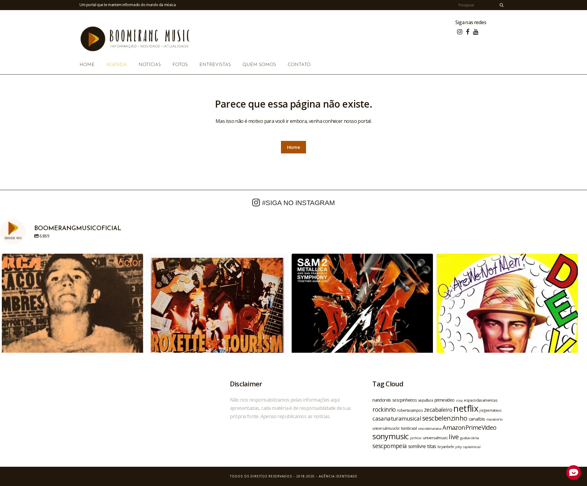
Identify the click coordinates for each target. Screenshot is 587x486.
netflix (465, 408)
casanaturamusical (396, 418)
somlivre (417, 446)
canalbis (477, 419)
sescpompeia (389, 446)
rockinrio (384, 409)
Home (293, 147)
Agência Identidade (338, 476)
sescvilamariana (429, 428)
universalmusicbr (386, 428)
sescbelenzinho (444, 418)
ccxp (459, 400)
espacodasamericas (480, 400)
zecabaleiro (438, 409)
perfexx (416, 438)
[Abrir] (72, 324)
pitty (458, 447)
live (454, 436)
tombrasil (409, 428)
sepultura (425, 400)
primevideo (444, 400)
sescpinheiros (404, 400)
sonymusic (390, 436)
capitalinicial (471, 447)
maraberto (494, 419)
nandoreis (381, 400)
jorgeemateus (490, 410)
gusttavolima (469, 438)
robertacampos (410, 410)
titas (431, 446)
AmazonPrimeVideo (469, 427)
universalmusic (435, 437)
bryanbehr (445, 446)
